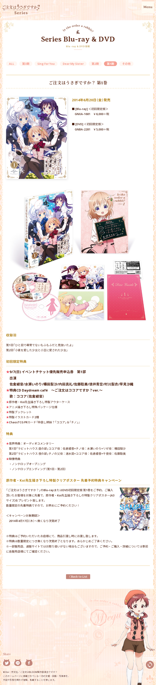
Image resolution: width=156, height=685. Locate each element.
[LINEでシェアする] (17, 663)
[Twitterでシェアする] (6, 663)
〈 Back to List (78, 576)
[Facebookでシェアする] (28, 663)
